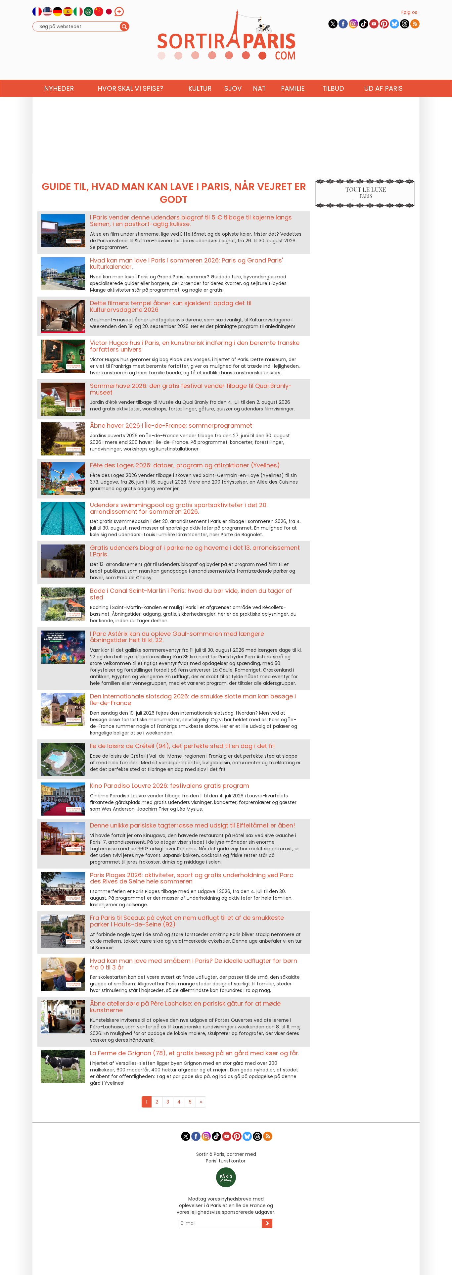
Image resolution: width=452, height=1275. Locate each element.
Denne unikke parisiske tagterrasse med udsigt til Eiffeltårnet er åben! (192, 825)
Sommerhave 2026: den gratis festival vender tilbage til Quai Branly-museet (191, 389)
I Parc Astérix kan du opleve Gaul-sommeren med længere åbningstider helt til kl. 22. (177, 637)
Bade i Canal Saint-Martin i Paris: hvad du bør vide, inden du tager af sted (191, 594)
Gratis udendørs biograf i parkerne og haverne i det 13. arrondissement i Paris (195, 550)
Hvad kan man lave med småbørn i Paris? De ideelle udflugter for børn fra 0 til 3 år (193, 964)
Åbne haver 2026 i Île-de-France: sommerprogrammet (171, 425)
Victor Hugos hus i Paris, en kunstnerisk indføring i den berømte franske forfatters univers (194, 346)
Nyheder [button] (59, 88)
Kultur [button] (199, 88)
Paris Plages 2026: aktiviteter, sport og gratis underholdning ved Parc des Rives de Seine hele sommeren (191, 878)
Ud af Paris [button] (383, 88)
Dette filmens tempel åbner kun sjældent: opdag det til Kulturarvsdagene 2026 (170, 306)
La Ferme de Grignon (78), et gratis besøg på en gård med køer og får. (194, 1053)
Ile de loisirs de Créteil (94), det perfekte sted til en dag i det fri (182, 746)
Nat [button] (259, 88)
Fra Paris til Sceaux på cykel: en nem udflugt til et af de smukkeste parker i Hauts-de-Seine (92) (187, 921)
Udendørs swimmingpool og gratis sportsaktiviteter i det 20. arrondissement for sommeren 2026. (178, 508)
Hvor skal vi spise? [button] (130, 88)
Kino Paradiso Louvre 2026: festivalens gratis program (169, 785)
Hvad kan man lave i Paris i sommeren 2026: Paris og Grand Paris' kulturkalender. (186, 263)
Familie (293, 88)
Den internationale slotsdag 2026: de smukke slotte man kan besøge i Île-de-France (193, 699)
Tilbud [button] (333, 88)
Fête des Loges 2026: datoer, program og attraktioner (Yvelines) (185, 465)
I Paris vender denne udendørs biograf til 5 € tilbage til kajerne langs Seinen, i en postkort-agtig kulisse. (191, 220)
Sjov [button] (233, 88)
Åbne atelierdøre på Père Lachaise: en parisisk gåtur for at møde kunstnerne (185, 1006)
